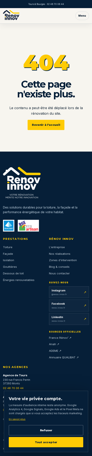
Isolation (8, 260)
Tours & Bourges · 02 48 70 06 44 (46, 4)
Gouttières (10, 266)
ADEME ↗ (55, 350)
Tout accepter (46, 442)
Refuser (46, 430)
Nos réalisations (59, 253)
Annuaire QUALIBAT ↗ (64, 357)
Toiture (7, 247)
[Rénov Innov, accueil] (11, 16)
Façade (8, 253)
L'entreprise (57, 247)
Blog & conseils (59, 266)
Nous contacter (59, 273)
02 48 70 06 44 (13, 388)
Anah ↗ (54, 344)
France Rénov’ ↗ (60, 337)
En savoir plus (17, 419)
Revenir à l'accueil (46, 124)
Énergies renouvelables (18, 280)
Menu (82, 15)
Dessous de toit (13, 273)
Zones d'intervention (63, 260)
